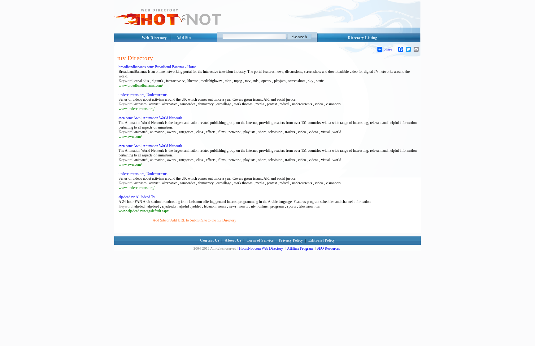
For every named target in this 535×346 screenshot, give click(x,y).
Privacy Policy (291, 240)
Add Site (184, 38)
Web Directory (154, 38)
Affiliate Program (300, 248)
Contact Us (210, 240)
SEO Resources (328, 248)
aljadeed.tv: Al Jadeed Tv (137, 197)
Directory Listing (362, 38)
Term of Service (260, 240)
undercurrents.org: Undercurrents (143, 95)
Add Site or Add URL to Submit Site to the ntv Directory (194, 220)
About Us (233, 240)
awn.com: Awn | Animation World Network (150, 118)
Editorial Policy (321, 240)
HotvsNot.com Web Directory (261, 248)
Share (388, 49)
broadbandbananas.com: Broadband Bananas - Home (157, 67)
